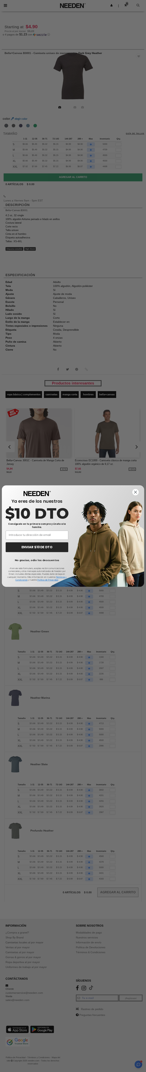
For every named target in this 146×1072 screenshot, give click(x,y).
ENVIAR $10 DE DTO (36, 547)
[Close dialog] (135, 492)
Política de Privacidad (47, 580)
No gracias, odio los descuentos (37, 560)
